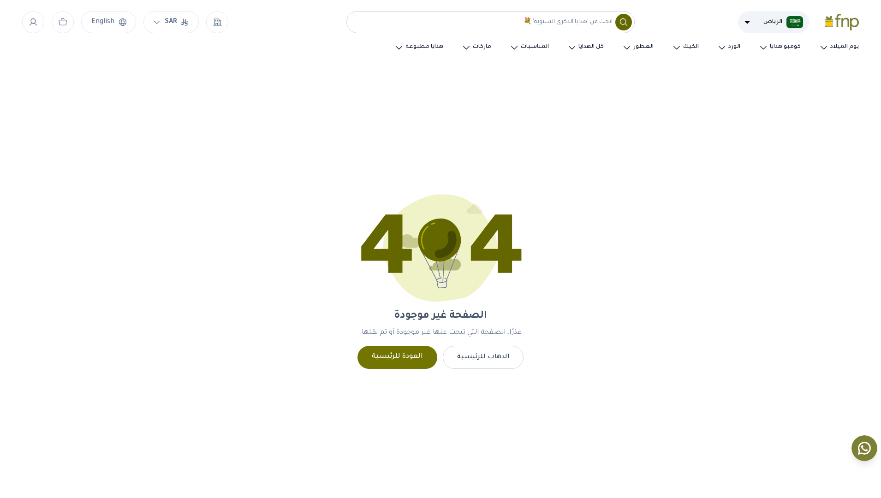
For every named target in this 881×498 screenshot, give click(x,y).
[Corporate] (217, 22)
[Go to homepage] (842, 22)
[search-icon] (623, 22)
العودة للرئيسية (397, 357)
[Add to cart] (63, 22)
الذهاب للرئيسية (483, 357)
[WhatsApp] (864, 448)
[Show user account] (33, 22)
